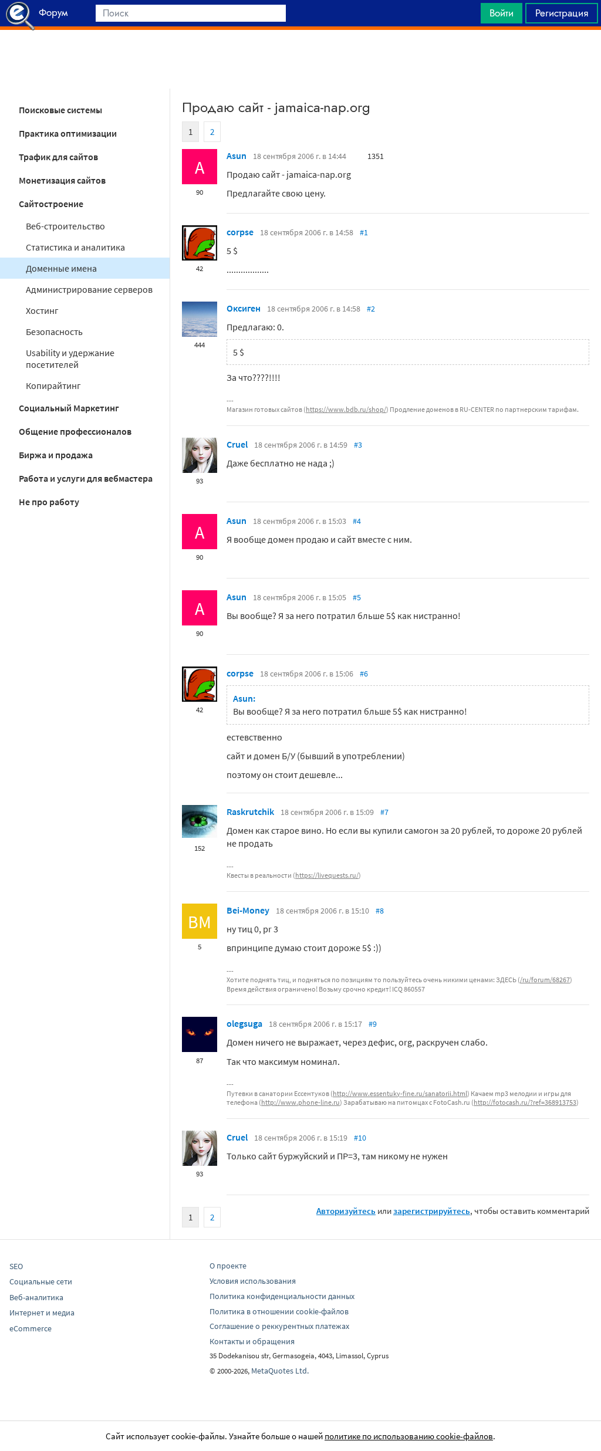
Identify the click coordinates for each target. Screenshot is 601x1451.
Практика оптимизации (68, 133)
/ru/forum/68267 (545, 979)
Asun (237, 155)
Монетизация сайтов (62, 180)
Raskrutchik (250, 811)
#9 (373, 1024)
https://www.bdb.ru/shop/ (346, 409)
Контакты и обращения (252, 1341)
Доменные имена (61, 268)
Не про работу (49, 502)
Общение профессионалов (75, 431)
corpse (240, 232)
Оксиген (244, 308)
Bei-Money (248, 910)
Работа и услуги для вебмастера (86, 478)
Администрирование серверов (89, 289)
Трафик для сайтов (58, 157)
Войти (501, 13)
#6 (364, 673)
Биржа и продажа (56, 455)
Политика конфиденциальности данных (282, 1296)
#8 (380, 910)
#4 (357, 521)
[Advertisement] (300, 59)
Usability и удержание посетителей (70, 358)
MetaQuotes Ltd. (280, 1370)
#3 (358, 444)
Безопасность (54, 331)
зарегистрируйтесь (431, 1210)
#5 (357, 597)
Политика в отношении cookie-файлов (279, 1311)
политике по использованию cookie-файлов (409, 1436)
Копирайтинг (53, 385)
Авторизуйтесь (346, 1210)
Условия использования (253, 1281)
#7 (384, 812)
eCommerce (30, 1328)
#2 (371, 308)
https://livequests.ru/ (327, 875)
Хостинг (42, 310)
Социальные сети (40, 1281)
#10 (360, 1137)
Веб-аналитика (36, 1297)
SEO (16, 1266)
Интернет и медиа (42, 1312)
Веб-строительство (65, 226)
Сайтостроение (51, 203)
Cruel (237, 444)
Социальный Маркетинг (69, 408)
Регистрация (561, 13)
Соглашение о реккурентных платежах (279, 1326)
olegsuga (244, 1023)
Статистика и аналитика (75, 247)
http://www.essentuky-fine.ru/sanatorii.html (400, 1093)
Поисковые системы (60, 110)
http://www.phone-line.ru (300, 1102)
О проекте (228, 1265)
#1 (364, 232)
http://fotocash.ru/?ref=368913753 (525, 1102)
